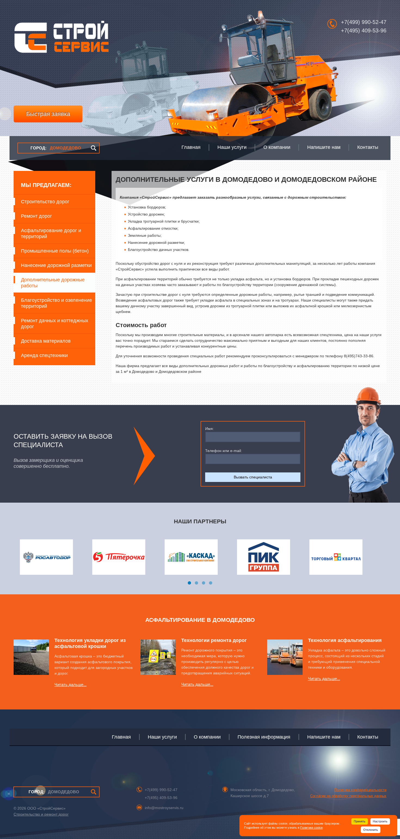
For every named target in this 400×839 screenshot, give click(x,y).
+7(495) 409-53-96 (363, 30)
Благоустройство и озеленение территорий (56, 303)
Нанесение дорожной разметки (56, 265)
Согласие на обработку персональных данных (348, 796)
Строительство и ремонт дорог (41, 814)
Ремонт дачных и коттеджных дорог (54, 323)
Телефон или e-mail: (223, 450)
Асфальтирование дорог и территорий (51, 233)
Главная (121, 737)
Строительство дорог (45, 201)
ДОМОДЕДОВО (55, 148)
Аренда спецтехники (44, 355)
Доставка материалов (46, 341)
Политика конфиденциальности (360, 790)
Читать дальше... (70, 684)
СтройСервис (61, 39)
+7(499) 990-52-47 (363, 22)
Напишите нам (323, 737)
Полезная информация (264, 737)
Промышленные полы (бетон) (55, 251)
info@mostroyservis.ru (164, 808)
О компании (207, 737)
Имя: (209, 428)
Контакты (367, 737)
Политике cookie (311, 827)
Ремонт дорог (36, 216)
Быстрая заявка (48, 113)
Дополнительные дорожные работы (53, 282)
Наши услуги (162, 737)
